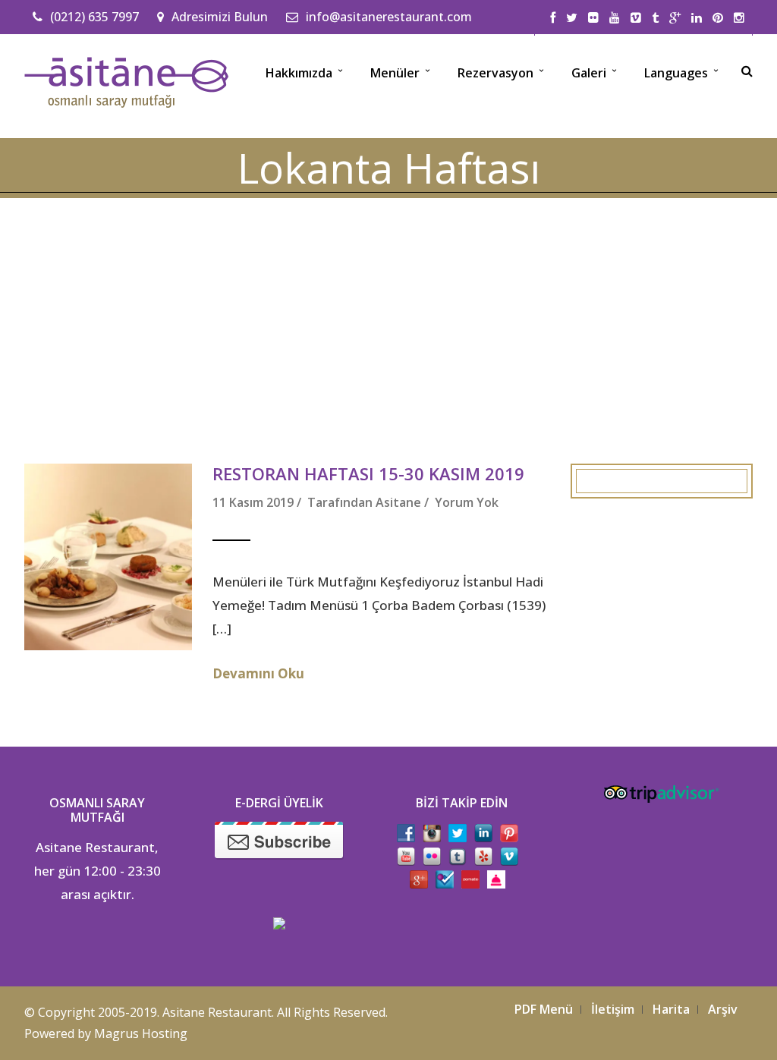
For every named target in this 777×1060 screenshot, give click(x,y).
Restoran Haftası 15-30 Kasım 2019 (368, 473)
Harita (671, 1009)
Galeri (588, 72)
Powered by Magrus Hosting (105, 1033)
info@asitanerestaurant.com (389, 16)
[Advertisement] (388, 312)
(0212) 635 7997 (94, 16)
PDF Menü (543, 1009)
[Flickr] (593, 18)
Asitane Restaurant (217, 1012)
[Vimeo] (636, 18)
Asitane (398, 502)
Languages (676, 72)
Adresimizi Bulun (219, 16)
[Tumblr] (655, 18)
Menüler (395, 72)
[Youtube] (614, 18)
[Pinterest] (718, 18)
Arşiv (723, 1009)
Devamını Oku (258, 673)
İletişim (612, 1009)
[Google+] (675, 18)
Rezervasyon (495, 72)
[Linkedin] (696, 18)
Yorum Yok (467, 502)
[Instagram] (739, 18)
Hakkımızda (299, 72)
